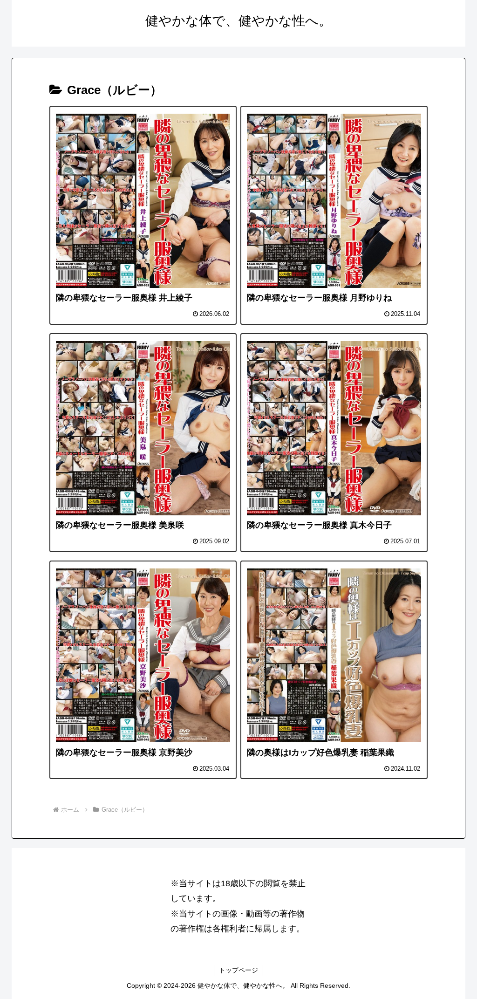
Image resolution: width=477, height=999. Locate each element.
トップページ (238, 970)
